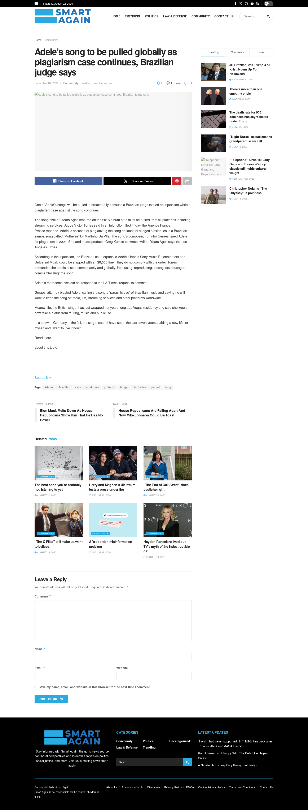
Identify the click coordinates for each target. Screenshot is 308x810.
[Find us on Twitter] (240, 3)
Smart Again (62, 787)
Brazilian (64, 387)
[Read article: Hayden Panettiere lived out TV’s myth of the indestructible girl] (168, 520)
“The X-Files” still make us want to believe (59, 544)
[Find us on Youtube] (252, 3)
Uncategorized (179, 741)
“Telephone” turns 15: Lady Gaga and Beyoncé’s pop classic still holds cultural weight (249, 166)
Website (122, 668)
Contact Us (223, 16)
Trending (132, 16)
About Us (112, 787)
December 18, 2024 (46, 83)
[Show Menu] (36, 3)
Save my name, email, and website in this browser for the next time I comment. (95, 687)
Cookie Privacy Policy (211, 787)
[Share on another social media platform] (187, 181)
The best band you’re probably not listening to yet (58, 487)
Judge (124, 387)
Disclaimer (153, 787)
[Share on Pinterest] (176, 181)
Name (40, 649)
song (168, 387)
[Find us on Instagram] (246, 3)
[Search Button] (269, 16)
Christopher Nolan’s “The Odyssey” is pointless (248, 190)
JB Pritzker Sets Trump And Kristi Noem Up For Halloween (249, 69)
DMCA (190, 787)
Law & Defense (175, 16)
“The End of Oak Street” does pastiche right (166, 487)
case (78, 387)
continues (92, 387)
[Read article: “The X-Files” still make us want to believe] (59, 520)
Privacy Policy (173, 787)
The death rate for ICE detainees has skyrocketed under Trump (248, 116)
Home (115, 16)
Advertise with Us (132, 787)
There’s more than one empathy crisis (245, 91)
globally (109, 387)
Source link (43, 377)
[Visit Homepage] (63, 16)
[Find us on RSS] (257, 3)
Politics (151, 16)
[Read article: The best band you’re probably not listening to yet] (59, 463)
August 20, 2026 (101, 495)
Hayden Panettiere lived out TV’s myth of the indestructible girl (167, 546)
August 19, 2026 (46, 552)
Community (201, 16)
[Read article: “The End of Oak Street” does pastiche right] (168, 463)
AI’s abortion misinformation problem (110, 544)
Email (40, 668)
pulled (155, 387)
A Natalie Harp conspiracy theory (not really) (227, 765)
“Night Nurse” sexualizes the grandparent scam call (250, 138)
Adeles (49, 387)
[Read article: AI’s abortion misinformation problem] (113, 520)
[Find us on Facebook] (235, 3)
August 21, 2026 (46, 495)
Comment (43, 596)
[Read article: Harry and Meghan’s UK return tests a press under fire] (113, 463)
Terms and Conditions (242, 787)
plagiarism (140, 387)
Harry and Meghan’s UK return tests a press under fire (112, 487)
